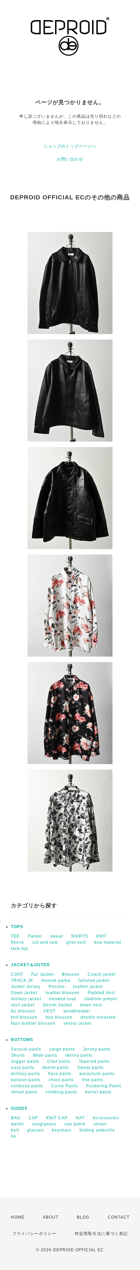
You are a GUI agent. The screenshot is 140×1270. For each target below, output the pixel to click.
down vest (91, 1005)
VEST (49, 1011)
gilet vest (76, 942)
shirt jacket (23, 1005)
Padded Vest (101, 992)
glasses (35, 1130)
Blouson (71, 974)
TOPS (17, 926)
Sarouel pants (26, 1049)
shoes (100, 1124)
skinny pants (78, 1055)
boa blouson (59, 1017)
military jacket (26, 998)
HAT (80, 1118)
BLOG (83, 1217)
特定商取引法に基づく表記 (101, 1233)
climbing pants (61, 1092)
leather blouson (63, 992)
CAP (33, 1118)
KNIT (101, 936)
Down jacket (24, 992)
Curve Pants (64, 1086)
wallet (17, 1124)
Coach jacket (102, 974)
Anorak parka (55, 980)
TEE (15, 936)
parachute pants (97, 1073)
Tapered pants (94, 1061)
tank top (19, 948)
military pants (25, 1073)
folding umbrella (97, 1130)
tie (13, 1136)
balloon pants (25, 1079)
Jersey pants (96, 1049)
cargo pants (62, 1049)
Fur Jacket (42, 974)
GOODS (19, 1108)
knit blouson (24, 1017)
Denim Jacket (57, 1005)
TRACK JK (22, 980)
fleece (17, 942)
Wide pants (45, 1055)
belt (15, 1130)
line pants (92, 1079)
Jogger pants (25, 1061)
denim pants (55, 1067)
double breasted (98, 1017)
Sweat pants (90, 1067)
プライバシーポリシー (34, 1233)
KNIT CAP (57, 1118)
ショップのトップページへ (70, 146)
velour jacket (77, 1023)
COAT (17, 974)
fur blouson (23, 1011)
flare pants (59, 1073)
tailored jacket (93, 980)
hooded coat (62, 998)
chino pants (61, 1079)
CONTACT (118, 1217)
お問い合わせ (70, 159)
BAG (15, 1118)
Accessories (106, 1118)
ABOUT (50, 1217)
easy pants (22, 1067)
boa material (107, 942)
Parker (35, 936)
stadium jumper (101, 998)
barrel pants (98, 1092)
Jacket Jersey (25, 986)
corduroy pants (27, 1086)
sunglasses (44, 1124)
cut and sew (45, 942)
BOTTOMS (22, 1039)
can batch (75, 1124)
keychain (61, 1130)
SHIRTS (79, 936)
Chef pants (59, 1061)
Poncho (57, 986)
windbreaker (77, 1011)
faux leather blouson (33, 1023)
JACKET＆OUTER (30, 964)
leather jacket (88, 986)
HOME (17, 1217)
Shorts (18, 1055)
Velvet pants (24, 1092)
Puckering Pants (103, 1086)
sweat (56, 936)
